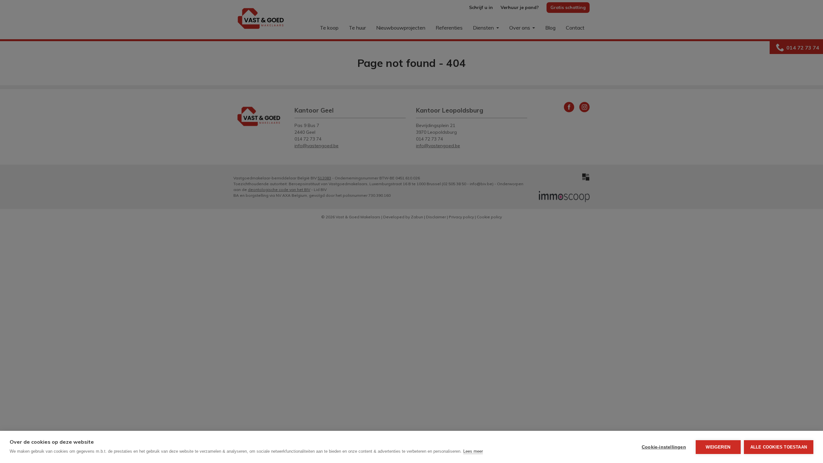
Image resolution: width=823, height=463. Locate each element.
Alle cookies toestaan (778, 447)
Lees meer (473, 451)
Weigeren (718, 447)
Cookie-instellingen (664, 447)
